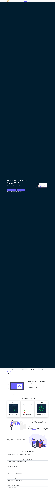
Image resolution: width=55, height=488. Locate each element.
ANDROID (22, 369)
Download (22, 1)
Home (10, 1)
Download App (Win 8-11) (12, 189)
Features (18, 1)
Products (10, 371)
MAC (43, 369)
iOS (12, 369)
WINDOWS (32, 369)
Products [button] (12, 1)
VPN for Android (34, 429)
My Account (25, 1)
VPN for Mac (35, 428)
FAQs (19, 1)
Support (15, 1)
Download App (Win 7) (21, 189)
